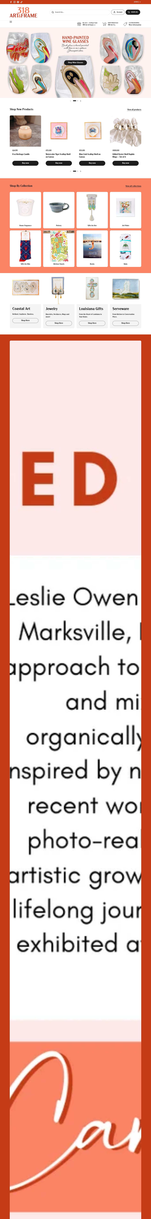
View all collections (133, 186)
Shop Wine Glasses (75, 63)
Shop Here (25, 321)
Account (119, 12)
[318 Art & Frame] (23, 12)
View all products (134, 110)
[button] (133, 12)
